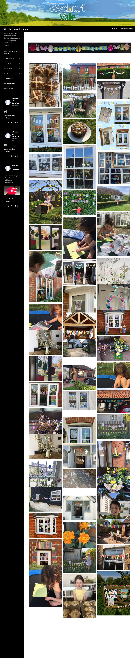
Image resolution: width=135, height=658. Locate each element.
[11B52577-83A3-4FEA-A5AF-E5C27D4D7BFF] (79, 348)
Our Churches (9, 58)
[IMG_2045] (113, 234)
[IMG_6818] (113, 348)
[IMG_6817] (113, 463)
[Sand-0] (79, 77)
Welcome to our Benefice (10, 52)
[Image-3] (45, 483)
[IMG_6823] (45, 430)
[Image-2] (45, 499)
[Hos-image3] (113, 383)
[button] (11, 123)
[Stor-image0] (79, 560)
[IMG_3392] (45, 166)
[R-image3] (79, 455)
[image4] (113, 306)
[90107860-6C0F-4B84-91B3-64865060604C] (113, 557)
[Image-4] (79, 167)
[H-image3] (45, 394)
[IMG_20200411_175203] (45, 525)
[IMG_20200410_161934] (79, 105)
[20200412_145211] (79, 400)
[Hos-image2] (45, 325)
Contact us (8, 88)
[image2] (79, 308)
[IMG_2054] (79, 596)
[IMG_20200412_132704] (113, 322)
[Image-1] (79, 544)
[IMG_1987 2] (113, 515)
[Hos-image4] (79, 272)
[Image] (113, 280)
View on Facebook (9, 115)
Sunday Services (127, 29)
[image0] (113, 125)
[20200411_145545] (79, 334)
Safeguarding (9, 83)
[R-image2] (79, 508)
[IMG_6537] (45, 289)
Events (114, 29)
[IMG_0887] (113, 168)
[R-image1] (45, 446)
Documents (8, 78)
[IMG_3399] (45, 202)
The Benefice (8, 68)
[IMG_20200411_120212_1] (113, 593)
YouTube (7, 73)
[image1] (45, 130)
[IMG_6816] (113, 531)
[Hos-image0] (79, 238)
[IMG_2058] (45, 85)
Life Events (8, 63)
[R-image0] (45, 342)
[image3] (79, 439)
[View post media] (5, 111)
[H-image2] (45, 237)
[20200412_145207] (113, 90)
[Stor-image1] (113, 426)
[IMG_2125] (113, 198)
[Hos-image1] (45, 586)
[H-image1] (45, 368)
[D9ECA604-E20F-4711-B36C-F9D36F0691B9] (79, 131)
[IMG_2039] (45, 273)
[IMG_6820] (79, 377)
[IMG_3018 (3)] (113, 71)
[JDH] (113, 400)
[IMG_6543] (45, 561)
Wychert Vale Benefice (16, 28)
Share (8, 118)
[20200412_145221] (79, 478)
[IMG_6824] (113, 489)
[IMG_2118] (79, 202)
